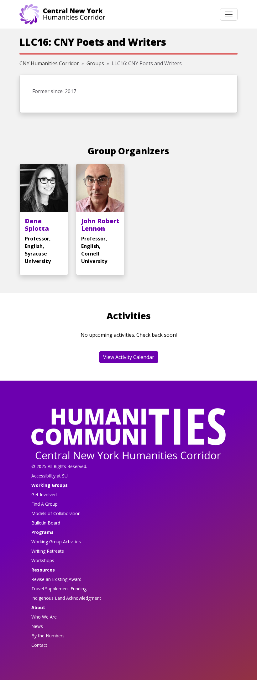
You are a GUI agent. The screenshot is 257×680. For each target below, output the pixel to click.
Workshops (42, 560)
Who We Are (44, 617)
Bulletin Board (45, 523)
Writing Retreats (47, 551)
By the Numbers (48, 636)
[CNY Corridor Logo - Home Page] (128, 436)
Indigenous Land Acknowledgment (66, 598)
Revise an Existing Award (56, 579)
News (37, 626)
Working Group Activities (56, 542)
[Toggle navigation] (229, 14)
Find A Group (44, 504)
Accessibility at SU (49, 476)
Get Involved (44, 495)
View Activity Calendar (128, 357)
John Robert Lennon (100, 225)
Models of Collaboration (56, 513)
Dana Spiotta (37, 225)
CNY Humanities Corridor (49, 63)
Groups (95, 63)
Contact (39, 645)
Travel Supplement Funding (59, 589)
